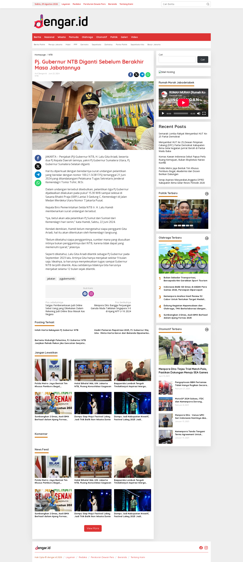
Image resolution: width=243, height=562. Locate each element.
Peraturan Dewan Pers (102, 557)
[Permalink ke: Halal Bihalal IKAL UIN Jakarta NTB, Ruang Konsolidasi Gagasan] (93, 369)
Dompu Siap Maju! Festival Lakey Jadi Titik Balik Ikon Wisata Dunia (92, 418)
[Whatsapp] (147, 74)
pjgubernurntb (67, 278)
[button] (208, 4)
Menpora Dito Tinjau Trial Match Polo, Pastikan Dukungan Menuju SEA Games (183, 370)
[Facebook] (85, 293)
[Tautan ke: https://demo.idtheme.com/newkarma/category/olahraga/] (207, 238)
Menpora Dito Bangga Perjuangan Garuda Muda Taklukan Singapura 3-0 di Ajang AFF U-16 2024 (111, 307)
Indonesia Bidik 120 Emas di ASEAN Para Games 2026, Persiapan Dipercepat (185, 288)
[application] (183, 103)
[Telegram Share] (142, 74)
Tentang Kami (138, 557)
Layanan (70, 557)
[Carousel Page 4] (187, 225)
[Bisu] (198, 113)
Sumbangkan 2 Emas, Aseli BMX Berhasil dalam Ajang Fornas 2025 (52, 418)
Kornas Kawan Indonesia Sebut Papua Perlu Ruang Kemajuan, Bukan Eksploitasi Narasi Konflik (182, 159)
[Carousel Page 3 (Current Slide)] (183, 225)
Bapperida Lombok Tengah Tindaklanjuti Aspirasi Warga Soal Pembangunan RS (130, 385)
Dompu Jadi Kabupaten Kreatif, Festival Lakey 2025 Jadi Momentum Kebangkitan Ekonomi (132, 418)
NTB (36, 76)
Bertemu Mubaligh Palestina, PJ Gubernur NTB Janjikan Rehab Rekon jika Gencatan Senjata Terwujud (60, 342)
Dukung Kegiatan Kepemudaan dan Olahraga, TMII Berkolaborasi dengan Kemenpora (184, 307)
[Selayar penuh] (204, 113)
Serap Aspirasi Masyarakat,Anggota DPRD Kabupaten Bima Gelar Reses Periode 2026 (182, 181)
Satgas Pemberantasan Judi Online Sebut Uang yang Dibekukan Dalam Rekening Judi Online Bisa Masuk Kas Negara (65, 308)
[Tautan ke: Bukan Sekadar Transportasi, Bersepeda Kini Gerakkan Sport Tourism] (183, 258)
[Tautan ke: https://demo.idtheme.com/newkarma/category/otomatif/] (207, 330)
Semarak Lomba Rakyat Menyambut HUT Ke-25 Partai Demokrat (183, 135)
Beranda (122, 557)
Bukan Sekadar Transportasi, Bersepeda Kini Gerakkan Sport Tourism (185, 279)
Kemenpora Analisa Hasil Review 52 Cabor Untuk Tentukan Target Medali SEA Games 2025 (184, 298)
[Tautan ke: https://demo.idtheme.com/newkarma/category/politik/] (207, 194)
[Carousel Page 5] (191, 225)
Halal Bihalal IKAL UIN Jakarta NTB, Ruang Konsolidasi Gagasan (92, 385)
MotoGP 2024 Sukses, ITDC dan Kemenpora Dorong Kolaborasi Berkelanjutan (189, 400)
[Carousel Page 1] (175, 225)
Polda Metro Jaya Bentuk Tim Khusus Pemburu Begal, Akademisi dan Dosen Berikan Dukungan (51, 385)
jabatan (51, 278)
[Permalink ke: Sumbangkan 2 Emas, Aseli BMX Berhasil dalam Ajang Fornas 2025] (53, 402)
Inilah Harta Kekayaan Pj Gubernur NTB (56, 330)
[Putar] (163, 113)
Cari (161, 54)
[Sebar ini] (130, 74)
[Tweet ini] (136, 74)
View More (93, 528)
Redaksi (83, 557)
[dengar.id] (61, 20)
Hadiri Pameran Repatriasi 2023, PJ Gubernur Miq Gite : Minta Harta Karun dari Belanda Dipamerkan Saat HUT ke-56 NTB (122, 331)
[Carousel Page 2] (179, 225)
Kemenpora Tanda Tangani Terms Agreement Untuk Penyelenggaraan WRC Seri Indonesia (190, 433)
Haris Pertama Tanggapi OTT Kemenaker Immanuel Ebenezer (181, 216)
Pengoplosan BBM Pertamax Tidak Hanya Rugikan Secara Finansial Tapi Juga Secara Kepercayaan (191, 384)
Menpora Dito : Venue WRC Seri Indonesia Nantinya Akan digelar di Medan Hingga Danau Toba (191, 416)
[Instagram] (91, 293)
